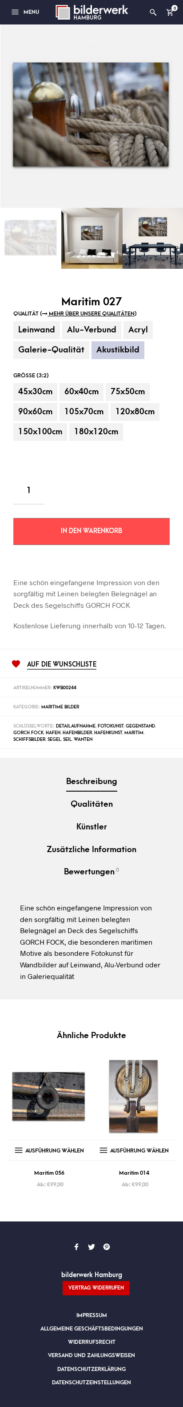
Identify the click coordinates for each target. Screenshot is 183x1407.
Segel (54, 739)
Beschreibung (91, 781)
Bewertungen (91, 872)
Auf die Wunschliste (61, 664)
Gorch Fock (28, 733)
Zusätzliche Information (91, 849)
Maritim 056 (49, 1173)
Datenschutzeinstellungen (91, 1382)
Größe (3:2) (31, 375)
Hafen (53, 733)
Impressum (91, 1315)
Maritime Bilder (60, 707)
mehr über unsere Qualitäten (91, 314)
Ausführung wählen (54, 1151)
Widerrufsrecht (91, 1342)
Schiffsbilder (29, 739)
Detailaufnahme (75, 726)
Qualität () (75, 314)
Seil (67, 739)
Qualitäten (92, 804)
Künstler (91, 827)
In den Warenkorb (91, 531)
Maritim (133, 733)
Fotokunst (110, 726)
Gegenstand (140, 726)
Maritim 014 (134, 1173)
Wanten (83, 739)
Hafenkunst (108, 733)
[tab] (91, 782)
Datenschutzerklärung (91, 1369)
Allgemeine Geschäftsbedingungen (91, 1329)
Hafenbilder (77, 733)
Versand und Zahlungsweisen (91, 1355)
